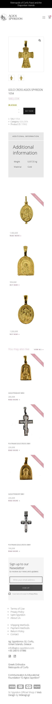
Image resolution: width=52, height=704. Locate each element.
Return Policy (17, 631)
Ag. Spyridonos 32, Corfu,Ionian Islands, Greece (21, 643)
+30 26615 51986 (17, 650)
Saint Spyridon (18, 614)
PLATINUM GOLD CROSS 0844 (19, 545)
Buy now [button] (14, 285)
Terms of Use (17, 608)
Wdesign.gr (24, 695)
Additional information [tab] (25, 136)
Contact (15, 634)
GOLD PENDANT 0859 (16, 393)
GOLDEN (24, 121)
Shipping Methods (20, 624)
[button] (43, 17)
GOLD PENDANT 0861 (16, 494)
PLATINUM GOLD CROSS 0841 (19, 444)
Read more (15, 236)
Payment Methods (20, 628)
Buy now (29, 111)
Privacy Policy (33, 594)
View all (38, 349)
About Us (15, 617)
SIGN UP (26, 588)
